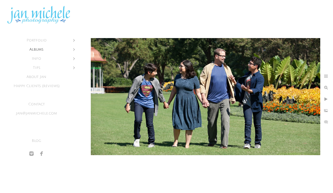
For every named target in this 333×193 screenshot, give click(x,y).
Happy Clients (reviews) (37, 86)
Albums (36, 49)
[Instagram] (31, 153)
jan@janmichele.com (36, 113)
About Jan (36, 77)
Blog (36, 141)
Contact (36, 104)
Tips (36, 68)
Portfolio (37, 40)
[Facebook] (41, 153)
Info (36, 59)
